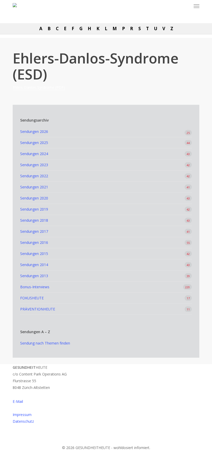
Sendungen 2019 (34, 209)
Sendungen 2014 (34, 264)
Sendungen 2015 (34, 253)
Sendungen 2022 (34, 175)
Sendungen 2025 (34, 142)
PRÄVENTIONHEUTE (37, 309)
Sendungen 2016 (34, 242)
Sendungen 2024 (34, 153)
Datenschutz (23, 421)
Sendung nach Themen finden (45, 343)
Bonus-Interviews (34, 286)
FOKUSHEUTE (32, 297)
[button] (196, 6)
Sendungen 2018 (34, 220)
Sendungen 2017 (34, 231)
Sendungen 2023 (34, 164)
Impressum (22, 414)
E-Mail (18, 401)
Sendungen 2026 (34, 131)
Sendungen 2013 (34, 275)
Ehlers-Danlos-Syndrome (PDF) (39, 87)
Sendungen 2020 (34, 198)
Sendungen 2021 (34, 187)
